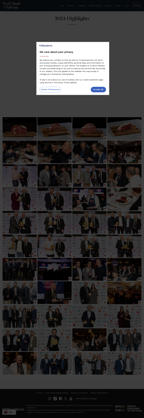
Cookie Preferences (50, 89)
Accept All (98, 89)
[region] (72, 68)
